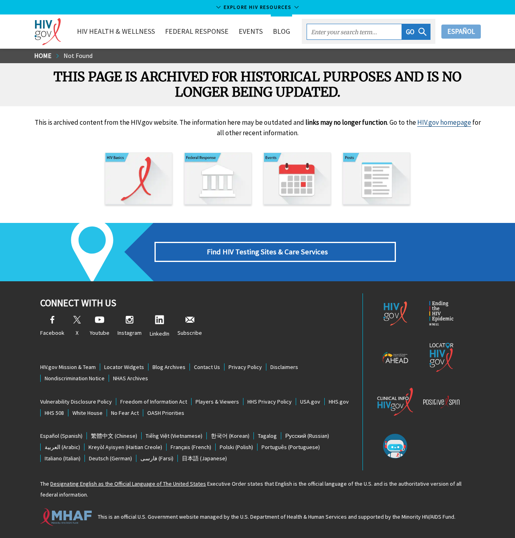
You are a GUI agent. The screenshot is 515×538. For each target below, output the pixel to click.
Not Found (78, 56)
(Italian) (62, 458)
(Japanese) (204, 458)
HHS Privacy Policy (269, 401)
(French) (191, 447)
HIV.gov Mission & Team (68, 367)
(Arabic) (62, 447)
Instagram (129, 332)
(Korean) (230, 435)
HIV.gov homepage (444, 122)
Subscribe (189, 332)
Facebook (52, 332)
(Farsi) (156, 458)
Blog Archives (168, 367)
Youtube (99, 332)
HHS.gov (339, 401)
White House (87, 412)
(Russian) (307, 435)
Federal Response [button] (197, 31)
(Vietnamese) (174, 435)
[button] (416, 32)
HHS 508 (54, 412)
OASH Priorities (165, 412)
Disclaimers (284, 367)
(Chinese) (114, 435)
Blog (281, 31)
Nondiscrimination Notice (75, 378)
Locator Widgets (124, 367)
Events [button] (251, 31)
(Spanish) (61, 435)
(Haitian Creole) (125, 447)
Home (43, 56)
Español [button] (461, 31)
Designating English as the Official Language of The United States (128, 483)
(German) (110, 458)
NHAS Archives (130, 378)
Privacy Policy (245, 367)
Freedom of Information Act (153, 401)
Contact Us (207, 367)
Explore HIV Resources (257, 7)
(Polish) (236, 447)
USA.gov (310, 401)
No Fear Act (125, 412)
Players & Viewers (217, 401)
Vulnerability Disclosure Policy (76, 401)
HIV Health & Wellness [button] (116, 31)
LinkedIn (159, 333)
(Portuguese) (291, 447)
